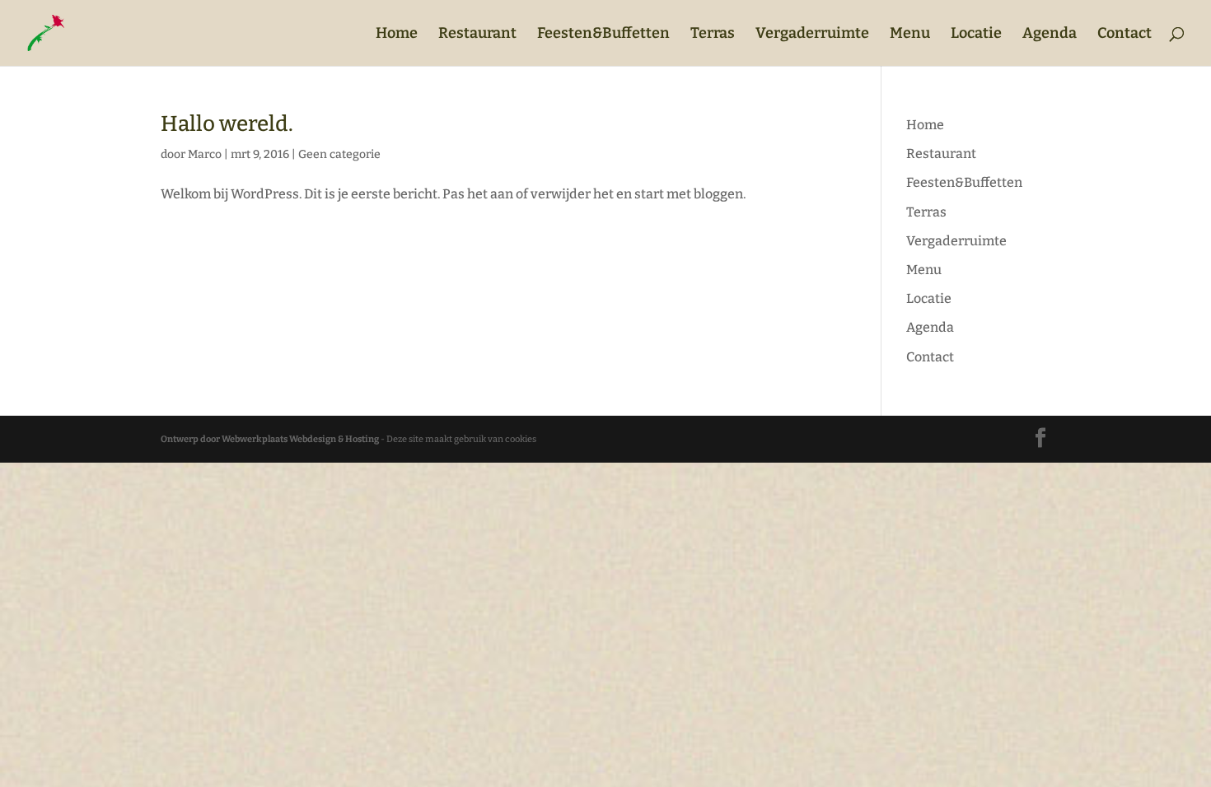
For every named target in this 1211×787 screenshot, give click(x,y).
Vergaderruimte (812, 34)
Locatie (976, 34)
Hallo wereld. (227, 124)
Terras (712, 34)
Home (397, 34)
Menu (910, 34)
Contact (1124, 34)
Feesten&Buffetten (603, 34)
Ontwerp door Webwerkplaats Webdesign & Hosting (270, 439)
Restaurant (477, 34)
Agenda (1049, 34)
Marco (205, 154)
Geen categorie (339, 154)
